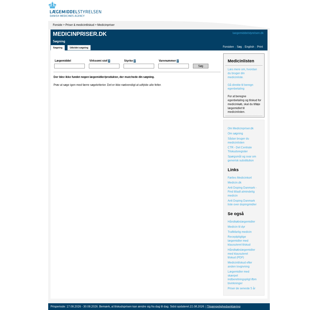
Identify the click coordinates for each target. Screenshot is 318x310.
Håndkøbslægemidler (241, 221)
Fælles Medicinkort (240, 177)
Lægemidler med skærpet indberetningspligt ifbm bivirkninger (242, 277)
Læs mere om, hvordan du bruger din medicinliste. (242, 73)
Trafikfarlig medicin (240, 231)
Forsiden (228, 46)
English (250, 46)
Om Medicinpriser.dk (241, 128)
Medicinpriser (106, 25)
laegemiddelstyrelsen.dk (248, 33)
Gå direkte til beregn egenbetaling (240, 86)
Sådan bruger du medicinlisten (238, 140)
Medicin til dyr (236, 226)
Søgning (57, 47)
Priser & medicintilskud (79, 25)
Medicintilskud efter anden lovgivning (240, 264)
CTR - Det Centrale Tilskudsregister (240, 149)
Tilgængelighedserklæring (223, 306)
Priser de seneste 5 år (241, 288)
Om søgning (235, 133)
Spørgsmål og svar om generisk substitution (242, 158)
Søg (239, 46)
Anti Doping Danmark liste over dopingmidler (242, 202)
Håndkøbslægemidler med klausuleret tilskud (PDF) (241, 253)
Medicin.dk (234, 182)
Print (260, 46)
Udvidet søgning (79, 47)
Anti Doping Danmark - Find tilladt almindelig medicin (242, 191)
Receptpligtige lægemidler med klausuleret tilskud (239, 240)
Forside (57, 25)
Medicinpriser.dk (80, 34)
